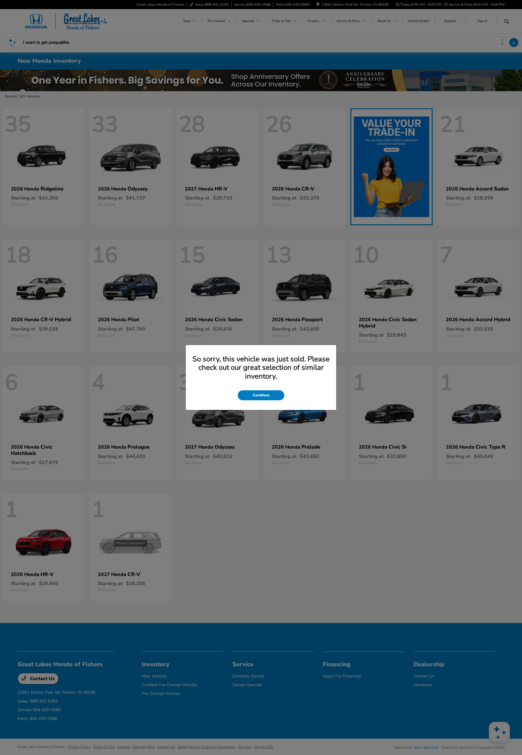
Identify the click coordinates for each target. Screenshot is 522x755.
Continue (261, 395)
